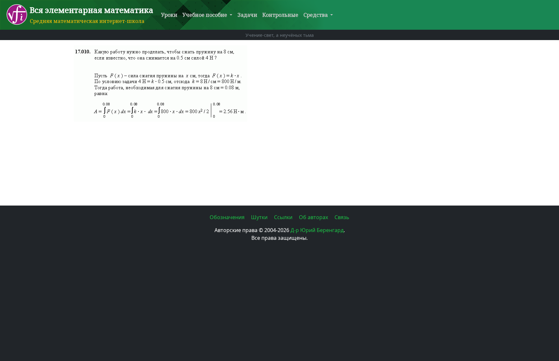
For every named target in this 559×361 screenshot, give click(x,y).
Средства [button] (316, 14)
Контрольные (280, 14)
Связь (341, 217)
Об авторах (314, 217)
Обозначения (228, 217)
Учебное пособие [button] (205, 14)
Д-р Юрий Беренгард (317, 230)
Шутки (260, 217)
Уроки (169, 14)
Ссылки (284, 217)
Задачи (247, 14)
